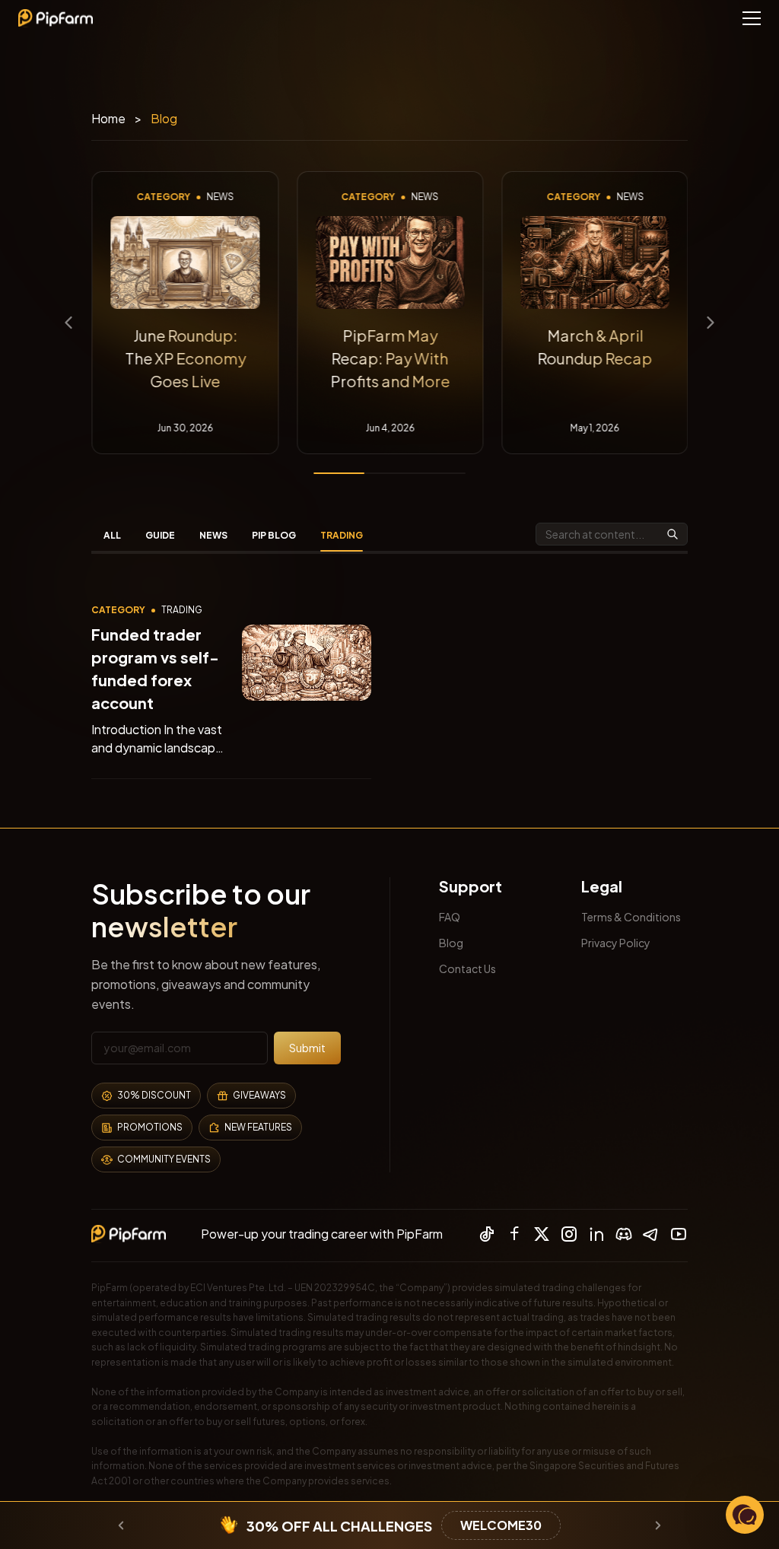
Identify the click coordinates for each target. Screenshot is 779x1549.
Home (108, 118)
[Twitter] (542, 1234)
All (112, 535)
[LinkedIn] (596, 1234)
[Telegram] (651, 1234)
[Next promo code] (658, 1525)
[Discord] (624, 1234)
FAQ (449, 917)
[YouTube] (678, 1234)
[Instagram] (569, 1234)
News (213, 535)
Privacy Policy (615, 942)
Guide (160, 535)
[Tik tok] (487, 1234)
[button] (745, 1515)
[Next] (710, 322)
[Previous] (68, 322)
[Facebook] (514, 1234)
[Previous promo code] (121, 1525)
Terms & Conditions (631, 917)
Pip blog (274, 535)
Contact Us (467, 968)
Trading (341, 535)
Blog (451, 942)
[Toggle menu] (751, 18)
